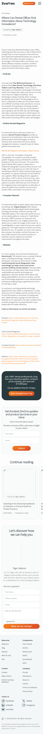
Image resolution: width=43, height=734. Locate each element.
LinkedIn (9, 705)
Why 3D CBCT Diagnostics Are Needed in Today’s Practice (20, 151)
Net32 (25, 655)
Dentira (25, 648)
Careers (25, 684)
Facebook (10, 701)
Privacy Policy (27, 691)
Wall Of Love (6, 655)
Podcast (4, 652)
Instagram (30, 705)
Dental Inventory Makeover (8, 681)
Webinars (5, 644)
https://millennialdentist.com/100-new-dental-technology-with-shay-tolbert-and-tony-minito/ (20, 320)
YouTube (9, 709)
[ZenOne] (8, 3)
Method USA (27, 652)
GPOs (25, 663)
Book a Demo (6, 676)
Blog (3, 648)
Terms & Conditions (30, 687)
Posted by (12, 30)
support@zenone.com (24, 726)
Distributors (27, 676)
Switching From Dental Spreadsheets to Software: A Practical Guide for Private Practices (19, 506)
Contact (5, 668)
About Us (26, 680)
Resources (5, 640)
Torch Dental (27, 644)
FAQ (3, 659)
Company (26, 668)
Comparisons (28, 640)
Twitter (29, 701)
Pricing (25, 672)
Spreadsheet (27, 659)
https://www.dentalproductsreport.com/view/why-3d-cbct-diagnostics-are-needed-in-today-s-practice (21, 335)
